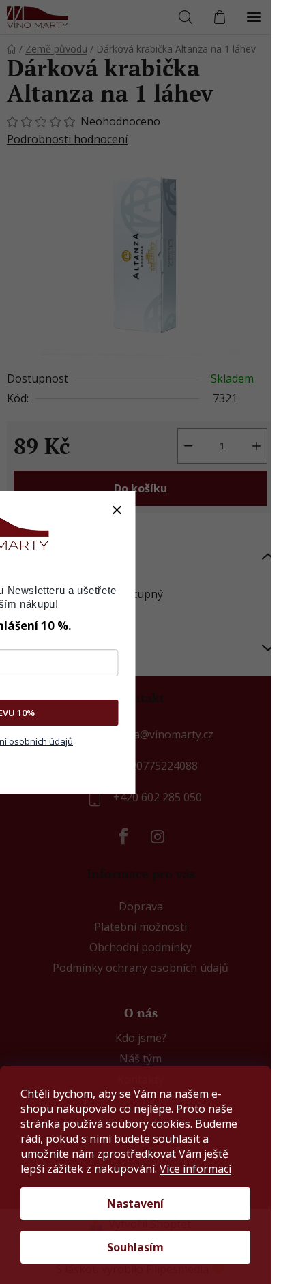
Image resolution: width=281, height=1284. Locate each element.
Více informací (195, 1168)
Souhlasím (135, 1247)
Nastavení (135, 1203)
